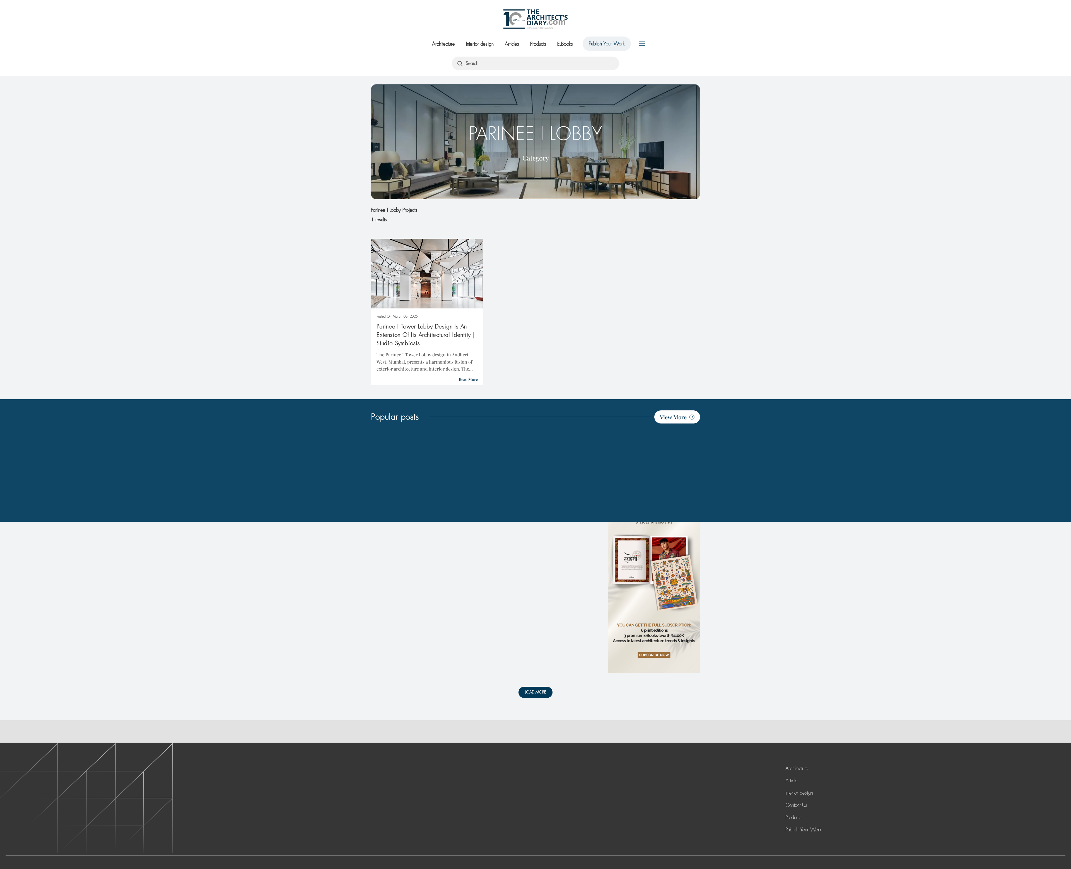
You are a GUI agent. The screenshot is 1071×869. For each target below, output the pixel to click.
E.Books (565, 44)
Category (535, 157)
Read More (468, 379)
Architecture (443, 44)
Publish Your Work (607, 44)
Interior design (480, 44)
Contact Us (796, 805)
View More (673, 417)
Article (791, 781)
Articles (512, 44)
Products (538, 44)
